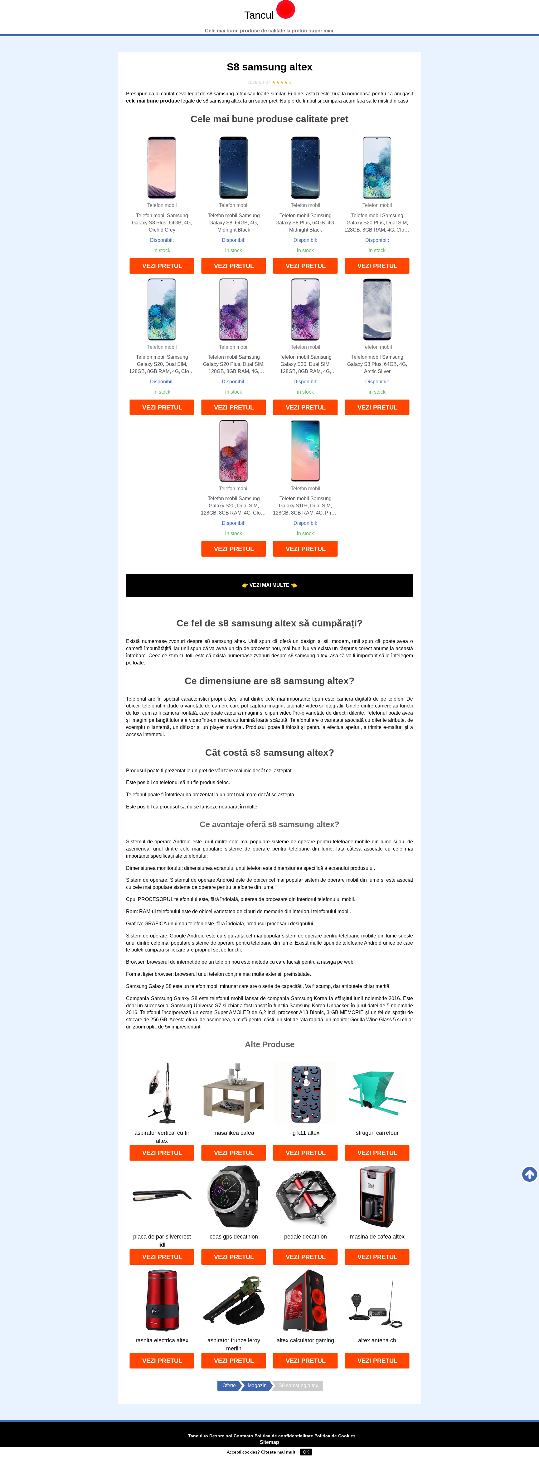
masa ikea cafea (233, 1133)
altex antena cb (377, 1340)
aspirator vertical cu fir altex (161, 1137)
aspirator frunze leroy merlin (233, 1344)
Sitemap (269, 1442)
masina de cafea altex (377, 1237)
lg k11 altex (305, 1133)
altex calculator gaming (305, 1340)
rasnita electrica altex (162, 1340)
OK (306, 1452)
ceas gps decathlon (234, 1237)
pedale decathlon (305, 1237)
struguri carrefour (377, 1133)
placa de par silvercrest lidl (162, 1241)
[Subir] (529, 1174)
